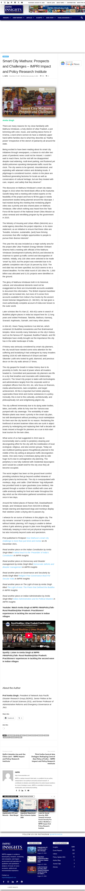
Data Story (50, 18)
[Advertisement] (42, 36)
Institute (33, 735)
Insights (6, 18)
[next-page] (54, 796)
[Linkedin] (8, 2)
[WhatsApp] (15, 82)
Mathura (40, 735)
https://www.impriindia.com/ (22, 775)
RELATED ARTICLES (10, 796)
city (17, 735)
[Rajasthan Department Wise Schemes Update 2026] (28, 805)
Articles (29, 18)
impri (27, 735)
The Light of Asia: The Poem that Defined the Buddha (30, 587)
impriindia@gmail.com (9, 877)
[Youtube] (22, 2)
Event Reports (17, 18)
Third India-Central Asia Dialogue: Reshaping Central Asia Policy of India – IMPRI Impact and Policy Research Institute (43, 759)
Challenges (11, 735)
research (13, 737)
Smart (19, 737)
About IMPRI (60, 2)
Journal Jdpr (57, 864)
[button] (81, 17)
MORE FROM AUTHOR (26, 796)
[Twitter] (18, 2)
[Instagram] (4, 2)
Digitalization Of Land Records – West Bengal (42, 849)
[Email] (25, 82)
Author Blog (56, 860)
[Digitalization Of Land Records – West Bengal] (11, 805)
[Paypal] (11, 2)
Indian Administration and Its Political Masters (33, 599)
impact (22, 735)
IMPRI (6, 76)
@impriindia (56, 834)
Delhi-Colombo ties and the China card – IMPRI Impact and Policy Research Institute (14, 757)
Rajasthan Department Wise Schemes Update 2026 (28, 815)
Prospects (6, 737)
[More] (48, 743)
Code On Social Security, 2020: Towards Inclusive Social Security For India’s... (43, 870)
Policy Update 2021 (59, 857)
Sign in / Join (51, 2)
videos (55, 854)
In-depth (39, 18)
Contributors (71, 2)
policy (46, 735)
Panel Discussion (64, 18)
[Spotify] (15, 2)
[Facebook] (1, 2)
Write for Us (81, 2)
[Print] (30, 82)
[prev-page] (51, 796)
